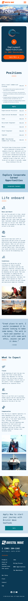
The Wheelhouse (18, 570)
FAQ (3, 586)
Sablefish (4, 564)
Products (4, 559)
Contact (4, 582)
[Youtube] (16, 592)
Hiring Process (18, 563)
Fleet (3, 579)
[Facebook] (11, 592)
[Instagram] (14, 592)
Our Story (5, 575)
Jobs (14, 559)
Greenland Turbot (6, 566)
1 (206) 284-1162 (11, 548)
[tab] (14, 85)
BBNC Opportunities (19, 566)
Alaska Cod (4, 562)
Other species (5, 568)
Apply (14, 528)
